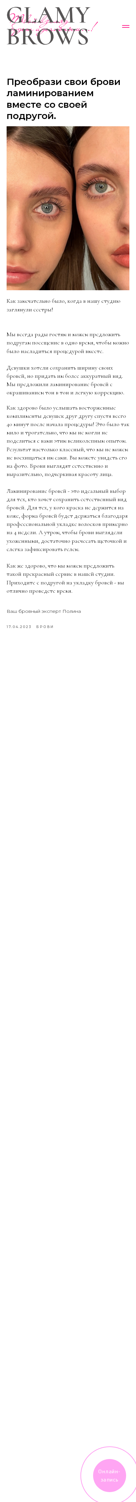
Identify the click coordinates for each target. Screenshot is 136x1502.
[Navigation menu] (125, 26)
